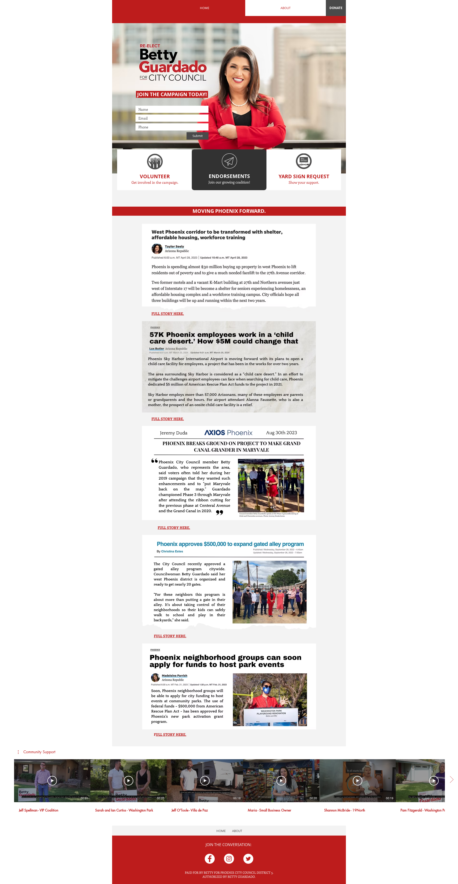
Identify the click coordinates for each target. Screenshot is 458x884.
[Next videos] (451, 779)
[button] (36, 752)
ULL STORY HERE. (171, 734)
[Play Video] (52, 780)
